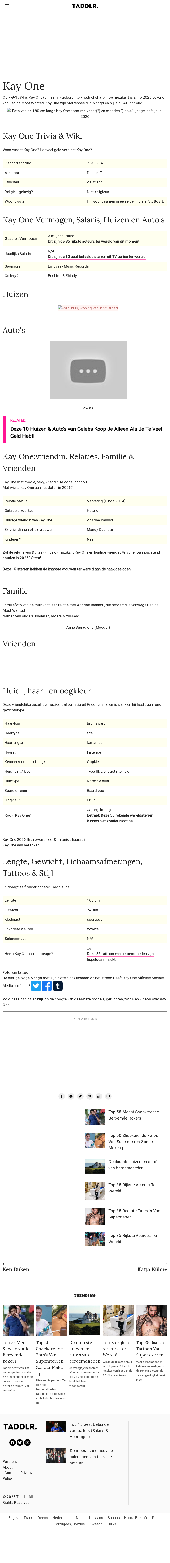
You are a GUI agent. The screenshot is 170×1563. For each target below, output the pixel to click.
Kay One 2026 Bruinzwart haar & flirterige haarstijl (44, 839)
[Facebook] (61, 1096)
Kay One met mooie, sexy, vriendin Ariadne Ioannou (45, 482)
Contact (11, 1473)
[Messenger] (71, 1096)
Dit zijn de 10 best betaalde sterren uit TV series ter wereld (97, 256)
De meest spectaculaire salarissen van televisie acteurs (91, 1456)
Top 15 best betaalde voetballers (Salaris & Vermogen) (89, 1430)
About (8, 1467)
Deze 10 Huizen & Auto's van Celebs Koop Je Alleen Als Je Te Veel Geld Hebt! (86, 432)
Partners (10, 1461)
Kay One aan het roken (21, 845)
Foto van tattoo (15, 972)
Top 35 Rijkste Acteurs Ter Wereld (117, 1349)
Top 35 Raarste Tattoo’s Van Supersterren (151, 1349)
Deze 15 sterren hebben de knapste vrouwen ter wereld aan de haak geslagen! (67, 569)
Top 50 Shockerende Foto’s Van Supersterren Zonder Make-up (133, 1141)
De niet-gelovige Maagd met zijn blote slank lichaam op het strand (58, 978)
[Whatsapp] (99, 1096)
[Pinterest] (89, 1096)
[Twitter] (80, 1096)
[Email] (108, 1096)
